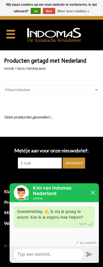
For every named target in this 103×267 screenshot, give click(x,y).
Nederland (36, 68)
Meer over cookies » (73, 11)
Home (9, 68)
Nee (49, 11)
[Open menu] (10, 33)
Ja (36, 11)
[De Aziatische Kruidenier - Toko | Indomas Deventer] (62, 34)
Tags (20, 68)
